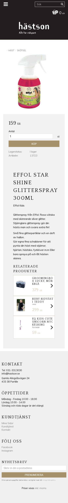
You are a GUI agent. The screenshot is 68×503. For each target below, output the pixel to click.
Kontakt (6, 429)
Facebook (7, 447)
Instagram (7, 450)
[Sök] (62, 4)
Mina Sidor (7, 423)
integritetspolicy (49, 480)
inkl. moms (40, 488)
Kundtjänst (8, 426)
